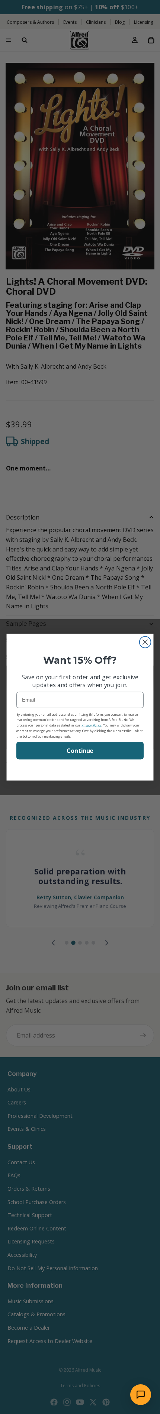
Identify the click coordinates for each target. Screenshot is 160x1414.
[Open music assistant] (140, 1394)
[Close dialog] (145, 642)
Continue (80, 750)
